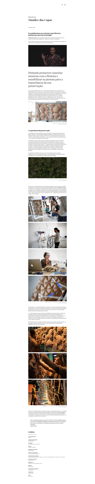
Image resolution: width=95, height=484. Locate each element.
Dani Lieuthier (61, 412)
